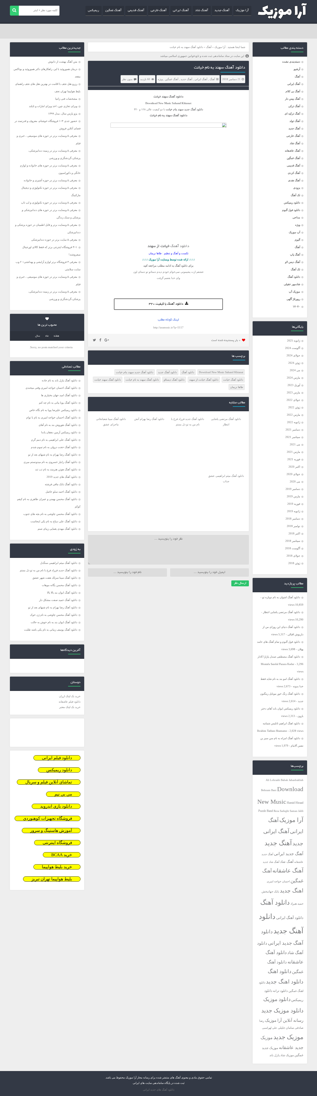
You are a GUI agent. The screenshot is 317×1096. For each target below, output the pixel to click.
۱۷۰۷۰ (296, 306)
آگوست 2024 (292, 347)
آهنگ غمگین (113, 10)
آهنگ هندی (294, 180)
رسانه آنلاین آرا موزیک (284, 1020)
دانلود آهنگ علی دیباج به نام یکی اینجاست (53, 521)
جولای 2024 (293, 355)
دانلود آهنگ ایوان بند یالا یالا (62, 592)
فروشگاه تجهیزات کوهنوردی (47, 818)
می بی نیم (63, 794)
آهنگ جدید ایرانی (288, 853)
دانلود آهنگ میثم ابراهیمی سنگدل (58, 562)
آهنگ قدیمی (136, 10)
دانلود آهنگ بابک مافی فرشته (61, 484)
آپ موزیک (294, 232)
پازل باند (274, 1055)
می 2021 (295, 444)
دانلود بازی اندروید (56, 806)
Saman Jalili (296, 810)
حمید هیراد (297, 903)
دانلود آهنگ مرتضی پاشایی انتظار (281, 612)
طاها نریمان (236, 387)
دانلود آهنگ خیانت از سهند (203, 379)
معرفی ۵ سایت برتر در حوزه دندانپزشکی (54, 239)
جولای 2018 (293, 555)
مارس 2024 (293, 377)
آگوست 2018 (292, 548)
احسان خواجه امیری (278, 881)
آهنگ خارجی (159, 10)
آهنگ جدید (222, 10)
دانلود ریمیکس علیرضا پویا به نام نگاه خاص (53, 410)
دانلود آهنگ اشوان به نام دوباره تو (281, 597)
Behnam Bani (268, 790)
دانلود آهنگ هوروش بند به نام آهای (58, 424)
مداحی (296, 217)
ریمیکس (93, 10)
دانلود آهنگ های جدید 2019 (62, 476)
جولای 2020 (293, 474)
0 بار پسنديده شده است (226, 340)
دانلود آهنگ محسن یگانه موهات (59, 585)
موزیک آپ (294, 291)
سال (37, 336)
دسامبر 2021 (293, 429)
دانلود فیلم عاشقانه (69, 701)
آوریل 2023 (294, 385)
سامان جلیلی (286, 1027)
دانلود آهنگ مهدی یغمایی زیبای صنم (57, 528)
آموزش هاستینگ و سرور (51, 830)
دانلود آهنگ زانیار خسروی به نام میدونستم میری (50, 461)
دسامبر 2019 (293, 488)
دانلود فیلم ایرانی (57, 757)
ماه (47, 336)
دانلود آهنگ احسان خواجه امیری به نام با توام (51, 417)
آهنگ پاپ (295, 254)
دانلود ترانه (280, 991)
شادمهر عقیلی (292, 284)
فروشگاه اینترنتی (57, 842)
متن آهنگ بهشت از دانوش (62, 61)
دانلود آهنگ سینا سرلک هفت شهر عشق (54, 577)
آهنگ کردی (294, 172)
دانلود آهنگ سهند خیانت (107, 379)
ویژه (297, 224)
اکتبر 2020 (294, 466)
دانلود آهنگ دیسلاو (174, 379)
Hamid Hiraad (295, 802)
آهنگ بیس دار (292, 98)
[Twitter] (94, 340)
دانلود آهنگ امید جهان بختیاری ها (59, 395)
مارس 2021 (293, 451)
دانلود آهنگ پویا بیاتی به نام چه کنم (58, 402)
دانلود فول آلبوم (291, 209)
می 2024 (295, 370)
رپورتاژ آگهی (293, 298)
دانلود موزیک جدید (282, 1010)
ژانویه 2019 (293, 511)
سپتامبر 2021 (292, 436)
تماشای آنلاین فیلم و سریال (48, 782)
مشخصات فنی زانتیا (66, 98)
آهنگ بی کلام (293, 91)
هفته (56, 336)
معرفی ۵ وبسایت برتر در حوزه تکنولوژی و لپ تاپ (49, 202)
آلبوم (297, 239)
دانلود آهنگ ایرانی (289, 918)
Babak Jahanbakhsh (292, 779)
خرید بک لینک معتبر (69, 707)
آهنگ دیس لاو (292, 261)
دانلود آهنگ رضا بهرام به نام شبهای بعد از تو (52, 454)
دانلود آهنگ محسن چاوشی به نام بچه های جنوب (50, 513)
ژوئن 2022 (294, 407)
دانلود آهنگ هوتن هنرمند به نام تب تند (56, 469)
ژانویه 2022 (293, 422)
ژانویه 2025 (293, 340)
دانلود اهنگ (279, 971)
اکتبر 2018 (294, 533)
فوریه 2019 (293, 503)
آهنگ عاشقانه (292, 150)
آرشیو (297, 69)
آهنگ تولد (295, 120)
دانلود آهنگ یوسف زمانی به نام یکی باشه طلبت (50, 629)
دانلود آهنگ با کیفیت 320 (166, 304)
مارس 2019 (293, 496)
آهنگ (297, 76)
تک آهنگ (295, 195)
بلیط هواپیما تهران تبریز (51, 879)
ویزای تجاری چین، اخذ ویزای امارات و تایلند (53, 106)
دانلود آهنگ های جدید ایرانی (158, 1089)
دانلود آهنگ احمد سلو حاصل (61, 491)
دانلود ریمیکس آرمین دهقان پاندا (59, 432)
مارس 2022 (293, 414)
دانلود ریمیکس (292, 202)
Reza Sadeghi (281, 810)
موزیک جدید (288, 1037)
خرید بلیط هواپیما (57, 867)
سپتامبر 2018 (292, 540)
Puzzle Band (265, 811)
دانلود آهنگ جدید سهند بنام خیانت (134, 372)
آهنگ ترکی (294, 106)
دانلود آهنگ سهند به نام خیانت (219, 68)
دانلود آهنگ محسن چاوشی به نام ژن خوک (53, 614)
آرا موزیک (242, 10)
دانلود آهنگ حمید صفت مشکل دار (58, 599)
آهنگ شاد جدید (271, 862)
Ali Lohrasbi (273, 780)
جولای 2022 (293, 399)
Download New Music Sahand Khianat (221, 372)
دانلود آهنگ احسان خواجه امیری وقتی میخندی (51, 387)
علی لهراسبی (269, 1027)
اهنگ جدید (291, 891)
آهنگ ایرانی (181, 10)
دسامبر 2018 (293, 518)
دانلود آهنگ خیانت (233, 379)
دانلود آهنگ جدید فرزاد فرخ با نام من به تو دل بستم (48, 570)
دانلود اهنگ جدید (284, 982)
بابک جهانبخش (270, 891)
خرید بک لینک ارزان (69, 696)
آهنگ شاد (201, 10)
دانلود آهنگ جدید (167, 372)
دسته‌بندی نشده (291, 61)
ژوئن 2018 (294, 563)
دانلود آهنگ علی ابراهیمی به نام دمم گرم (54, 439)
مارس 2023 (293, 392)
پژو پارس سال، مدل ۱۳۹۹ (62, 113)
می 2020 (295, 481)
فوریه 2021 (293, 459)
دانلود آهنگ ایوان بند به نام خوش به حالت (54, 622)
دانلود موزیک (277, 999)
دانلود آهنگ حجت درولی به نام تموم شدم (54, 447)
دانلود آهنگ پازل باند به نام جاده (59, 380)
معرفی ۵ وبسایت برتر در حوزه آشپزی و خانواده (50, 180)
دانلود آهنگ (294, 276)
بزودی (296, 187)
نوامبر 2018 (293, 526)
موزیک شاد (287, 1055)
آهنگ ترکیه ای (292, 113)
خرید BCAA (61, 854)
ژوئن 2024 (294, 362)
